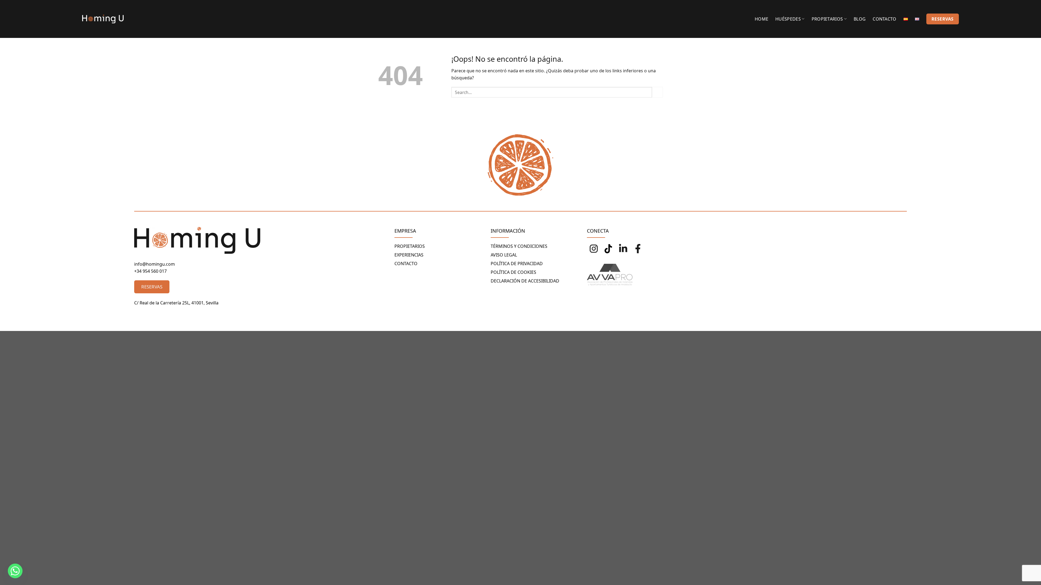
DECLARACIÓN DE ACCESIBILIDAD (525, 281)
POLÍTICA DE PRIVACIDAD (517, 263)
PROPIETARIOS (409, 246)
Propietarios (827, 19)
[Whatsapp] (15, 571)
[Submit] (657, 92)
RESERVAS (942, 19)
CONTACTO (405, 263)
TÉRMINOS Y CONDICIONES (519, 246)
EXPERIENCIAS (408, 255)
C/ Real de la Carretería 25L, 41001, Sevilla (176, 303)
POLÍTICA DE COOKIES (513, 272)
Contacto (885, 19)
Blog (860, 19)
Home (761, 19)
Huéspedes (788, 19)
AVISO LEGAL (504, 255)
